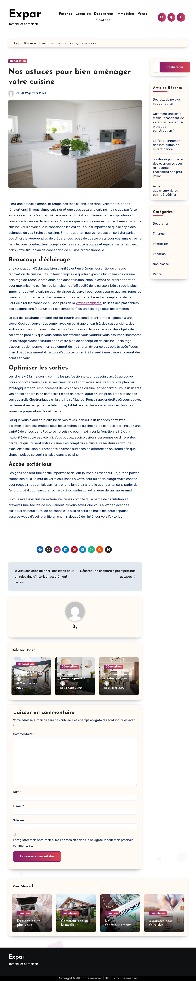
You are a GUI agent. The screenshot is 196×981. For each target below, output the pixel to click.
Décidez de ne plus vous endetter (28, 925)
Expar (24, 14)
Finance (65, 14)
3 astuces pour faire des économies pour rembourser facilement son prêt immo (168, 168)
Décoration (103, 14)
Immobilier (125, 14)
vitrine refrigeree (89, 303)
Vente (143, 14)
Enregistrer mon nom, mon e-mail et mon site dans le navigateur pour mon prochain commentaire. (73, 842)
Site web (19, 820)
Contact (103, 20)
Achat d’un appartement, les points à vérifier (165, 190)
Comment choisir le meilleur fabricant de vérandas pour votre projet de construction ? (168, 122)
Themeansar (129, 978)
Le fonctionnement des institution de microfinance (167, 145)
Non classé (161, 264)
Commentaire (24, 734)
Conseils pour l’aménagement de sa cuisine (72, 679)
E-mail (18, 806)
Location (83, 14)
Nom (17, 792)
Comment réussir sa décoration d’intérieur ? (117, 679)
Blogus (110, 978)
